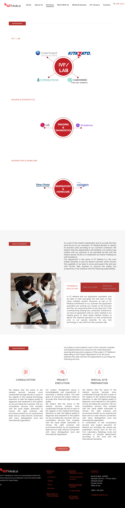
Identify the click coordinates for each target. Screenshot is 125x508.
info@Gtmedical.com (99, 495)
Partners (51, 488)
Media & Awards (75, 485)
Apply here (74, 498)
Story (49, 473)
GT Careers (73, 496)
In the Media (75, 491)
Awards (73, 487)
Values (50, 481)
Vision (49, 485)
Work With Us (52, 494)
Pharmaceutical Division (76, 478)
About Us (50, 471)
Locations (51, 477)
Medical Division (76, 473)
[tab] (62, 38)
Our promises (53, 496)
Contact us (62, 449)
